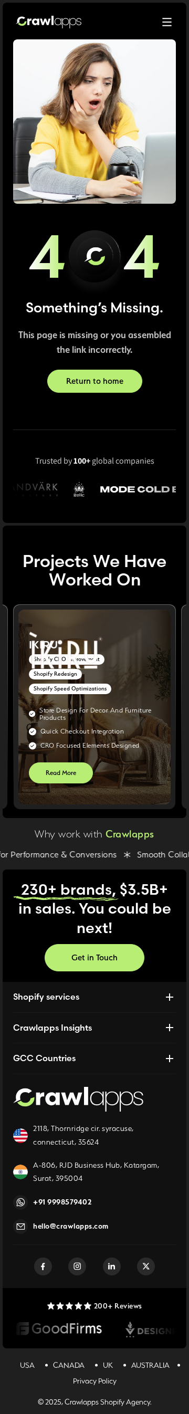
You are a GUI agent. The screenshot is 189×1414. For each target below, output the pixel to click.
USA (27, 1365)
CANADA (69, 1365)
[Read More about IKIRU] (94, 707)
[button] (167, 22)
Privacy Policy (95, 1381)
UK (108, 1365)
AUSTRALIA (150, 1365)
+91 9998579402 (62, 1202)
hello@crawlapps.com (71, 1226)
